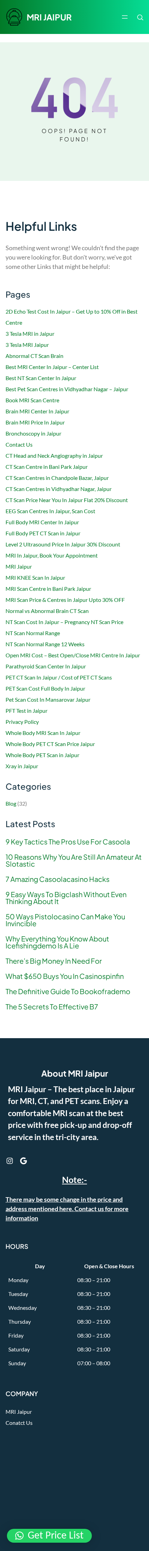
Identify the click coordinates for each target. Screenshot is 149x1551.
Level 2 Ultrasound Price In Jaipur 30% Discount (63, 544)
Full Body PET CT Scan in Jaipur (43, 533)
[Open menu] (125, 17)
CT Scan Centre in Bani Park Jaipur (47, 466)
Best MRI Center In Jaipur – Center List (52, 366)
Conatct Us (19, 1422)
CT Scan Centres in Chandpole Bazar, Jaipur (57, 477)
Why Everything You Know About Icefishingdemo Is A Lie (57, 942)
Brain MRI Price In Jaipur (35, 422)
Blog (11, 803)
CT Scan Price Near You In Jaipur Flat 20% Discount (67, 500)
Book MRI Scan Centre (32, 400)
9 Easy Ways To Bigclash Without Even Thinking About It (66, 898)
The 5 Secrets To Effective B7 (52, 1006)
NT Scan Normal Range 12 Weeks (45, 644)
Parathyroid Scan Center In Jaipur (46, 666)
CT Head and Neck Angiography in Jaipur (54, 455)
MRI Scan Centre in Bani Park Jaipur (48, 588)
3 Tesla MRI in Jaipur (30, 333)
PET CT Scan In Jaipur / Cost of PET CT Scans (59, 677)
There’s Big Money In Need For (54, 960)
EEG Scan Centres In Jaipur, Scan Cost (50, 511)
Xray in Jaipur (22, 766)
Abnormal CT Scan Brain (34, 355)
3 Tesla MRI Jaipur (27, 344)
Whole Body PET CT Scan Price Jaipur (50, 744)
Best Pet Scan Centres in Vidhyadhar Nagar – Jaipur (67, 389)
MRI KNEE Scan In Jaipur (35, 577)
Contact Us (19, 444)
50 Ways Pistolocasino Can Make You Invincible (65, 920)
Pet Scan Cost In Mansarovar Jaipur (48, 699)
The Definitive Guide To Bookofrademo (68, 991)
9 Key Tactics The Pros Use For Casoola (68, 841)
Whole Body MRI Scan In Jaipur (43, 732)
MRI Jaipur (19, 566)
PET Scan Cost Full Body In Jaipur (45, 688)
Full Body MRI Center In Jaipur (42, 522)
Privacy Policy (22, 721)
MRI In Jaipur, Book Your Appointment (52, 555)
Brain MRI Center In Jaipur (37, 411)
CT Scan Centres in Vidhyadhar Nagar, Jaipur (59, 488)
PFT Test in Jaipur (26, 710)
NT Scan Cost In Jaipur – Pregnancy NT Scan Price (64, 622)
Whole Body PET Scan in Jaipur (42, 755)
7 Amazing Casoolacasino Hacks (57, 879)
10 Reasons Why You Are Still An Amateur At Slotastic (74, 860)
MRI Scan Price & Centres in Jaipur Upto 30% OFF (65, 599)
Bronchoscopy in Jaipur (33, 433)
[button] (49, 1536)
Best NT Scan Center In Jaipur (41, 378)
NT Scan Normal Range (33, 633)
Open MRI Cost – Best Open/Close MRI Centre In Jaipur (73, 655)
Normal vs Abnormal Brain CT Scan (47, 610)
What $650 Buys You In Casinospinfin (65, 976)
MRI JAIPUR (49, 17)
